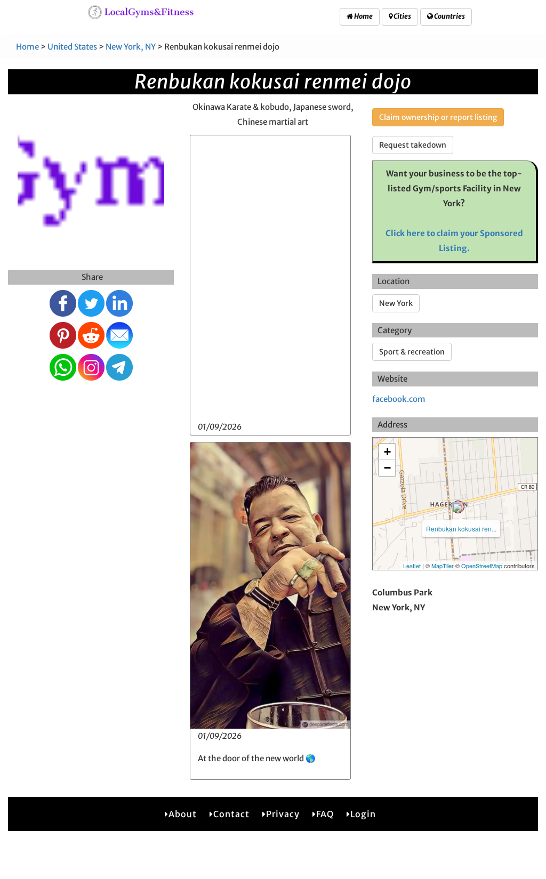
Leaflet (412, 565)
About (182, 814)
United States (72, 47)
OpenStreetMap (481, 565)
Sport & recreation (412, 352)
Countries (449, 16)
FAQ (325, 814)
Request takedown (412, 145)
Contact (231, 814)
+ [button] (387, 451)
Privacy (283, 814)
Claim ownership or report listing (438, 117)
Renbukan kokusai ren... (461, 528)
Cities (401, 16)
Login (363, 814)
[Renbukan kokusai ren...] (458, 507)
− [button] (387, 467)
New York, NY (131, 47)
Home (363, 16)
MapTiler (442, 565)
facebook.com (398, 399)
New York (396, 303)
